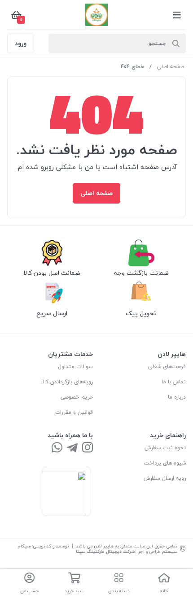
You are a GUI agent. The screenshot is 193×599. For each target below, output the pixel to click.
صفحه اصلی (170, 66)
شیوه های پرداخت (165, 463)
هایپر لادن (104, 546)
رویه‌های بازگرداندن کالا (67, 381)
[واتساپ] (57, 448)
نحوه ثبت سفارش (165, 447)
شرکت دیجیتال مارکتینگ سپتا (105, 551)
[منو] (177, 15)
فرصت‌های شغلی (167, 366)
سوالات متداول (75, 366)
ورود (20, 43)
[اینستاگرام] (87, 448)
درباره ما (177, 397)
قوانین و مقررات (74, 412)
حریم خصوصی (77, 397)
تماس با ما (174, 381)
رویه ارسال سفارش (165, 478)
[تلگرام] (72, 448)
